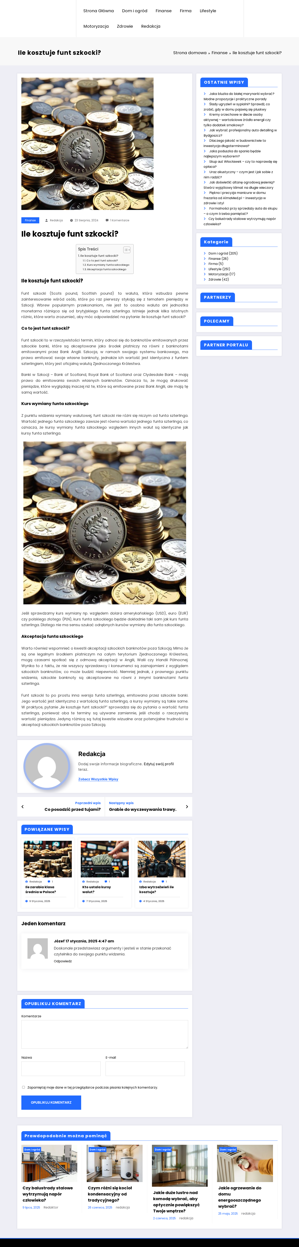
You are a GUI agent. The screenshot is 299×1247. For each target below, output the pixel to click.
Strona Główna (98, 11)
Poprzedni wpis (88, 803)
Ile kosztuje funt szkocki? (99, 256)
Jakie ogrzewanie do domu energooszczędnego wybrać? (239, 1197)
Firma (186, 11)
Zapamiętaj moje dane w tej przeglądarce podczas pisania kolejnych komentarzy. (92, 1087)
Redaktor (51, 1207)
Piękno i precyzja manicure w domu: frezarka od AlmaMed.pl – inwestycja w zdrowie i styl (235, 197)
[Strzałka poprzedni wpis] (22, 807)
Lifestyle (208, 11)
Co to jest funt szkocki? (102, 260)
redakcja (56, 220)
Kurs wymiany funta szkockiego (108, 265)
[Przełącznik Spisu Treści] (124, 249)
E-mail (111, 1057)
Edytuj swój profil (159, 764)
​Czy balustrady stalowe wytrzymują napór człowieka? (48, 1194)
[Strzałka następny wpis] (187, 807)
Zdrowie (125, 26)
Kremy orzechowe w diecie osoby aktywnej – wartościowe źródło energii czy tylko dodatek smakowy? (237, 119)
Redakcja (150, 26)
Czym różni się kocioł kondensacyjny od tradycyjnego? (110, 1194)
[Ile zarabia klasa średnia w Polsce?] (48, 858)
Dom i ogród (134, 11)
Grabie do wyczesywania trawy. (142, 809)
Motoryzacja (96, 26)
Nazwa (26, 1057)
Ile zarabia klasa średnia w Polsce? (40, 889)
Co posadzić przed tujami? (73, 809)
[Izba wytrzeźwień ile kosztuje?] (162, 858)
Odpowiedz (63, 961)
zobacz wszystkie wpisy (98, 779)
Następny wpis (121, 803)
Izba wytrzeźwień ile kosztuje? (156, 889)
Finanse (164, 11)
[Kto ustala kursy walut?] (105, 858)
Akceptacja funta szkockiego (106, 269)
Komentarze (31, 1016)
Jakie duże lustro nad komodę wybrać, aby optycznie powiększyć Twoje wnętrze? (176, 1202)
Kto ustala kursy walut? (96, 889)
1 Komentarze (119, 220)
